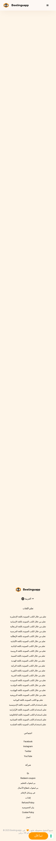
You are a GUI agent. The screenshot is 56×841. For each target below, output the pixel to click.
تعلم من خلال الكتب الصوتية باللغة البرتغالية (28, 626)
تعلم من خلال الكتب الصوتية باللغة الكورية (28, 670)
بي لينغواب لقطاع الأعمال (28, 788)
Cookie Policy (28, 812)
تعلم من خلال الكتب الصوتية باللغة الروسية (28, 651)
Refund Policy (28, 802)
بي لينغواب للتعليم (28, 783)
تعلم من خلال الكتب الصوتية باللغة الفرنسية (28, 631)
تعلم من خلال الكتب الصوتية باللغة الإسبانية (28, 622)
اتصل (28, 817)
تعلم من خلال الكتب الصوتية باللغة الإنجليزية (28, 617)
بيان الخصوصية (28, 807)
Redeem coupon (28, 778)
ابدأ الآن (38, 835)
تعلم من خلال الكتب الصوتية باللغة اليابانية (28, 646)
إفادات (28, 798)
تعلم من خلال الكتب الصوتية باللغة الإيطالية (28, 636)
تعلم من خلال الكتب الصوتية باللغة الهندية (28, 661)
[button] (48, 5)
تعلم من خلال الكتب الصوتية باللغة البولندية (28, 685)
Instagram (28, 746)
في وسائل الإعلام (28, 793)
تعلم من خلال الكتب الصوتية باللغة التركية (28, 666)
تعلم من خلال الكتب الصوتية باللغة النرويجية (28, 695)
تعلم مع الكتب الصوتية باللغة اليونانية (28, 700)
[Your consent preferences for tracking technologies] (51, 836)
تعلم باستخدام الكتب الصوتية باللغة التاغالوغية (28, 715)
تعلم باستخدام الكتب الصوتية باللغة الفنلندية (28, 724)
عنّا (28, 773)
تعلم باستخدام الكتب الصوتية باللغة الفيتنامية (28, 719)
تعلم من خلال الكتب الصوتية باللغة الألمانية (28, 641)
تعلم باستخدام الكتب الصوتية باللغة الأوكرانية (28, 710)
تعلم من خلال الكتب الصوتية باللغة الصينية (28, 656)
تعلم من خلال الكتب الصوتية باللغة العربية (28, 675)
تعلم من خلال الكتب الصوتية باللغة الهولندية (28, 690)
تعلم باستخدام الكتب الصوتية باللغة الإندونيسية (28, 705)
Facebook (28, 741)
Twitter (28, 751)
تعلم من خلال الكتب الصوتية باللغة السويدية (28, 680)
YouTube (28, 756)
